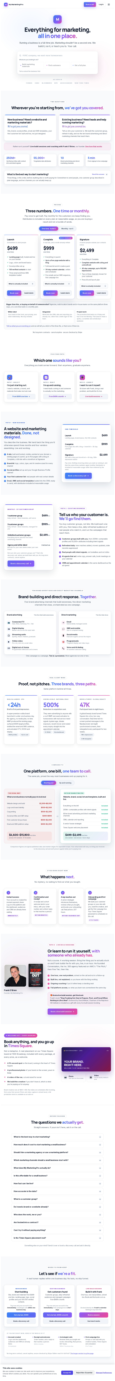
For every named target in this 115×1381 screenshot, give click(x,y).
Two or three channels (90, 274)
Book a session (94, 1315)
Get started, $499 (21, 1315)
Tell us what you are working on (18, 326)
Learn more (28, 293)
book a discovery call (68, 1245)
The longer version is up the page (81, 1353)
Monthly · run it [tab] (67, 229)
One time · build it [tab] (49, 229)
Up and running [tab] (65, 783)
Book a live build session (61, 1011)
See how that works (93, 146)
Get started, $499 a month (57, 1315)
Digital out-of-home (20, 647)
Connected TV (18, 622)
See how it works (93, 1321)
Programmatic (73, 641)
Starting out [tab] (48, 783)
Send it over (52, 1245)
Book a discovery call (77, 476)
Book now (14, 293)
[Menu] (108, 4)
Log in (101, 4)
